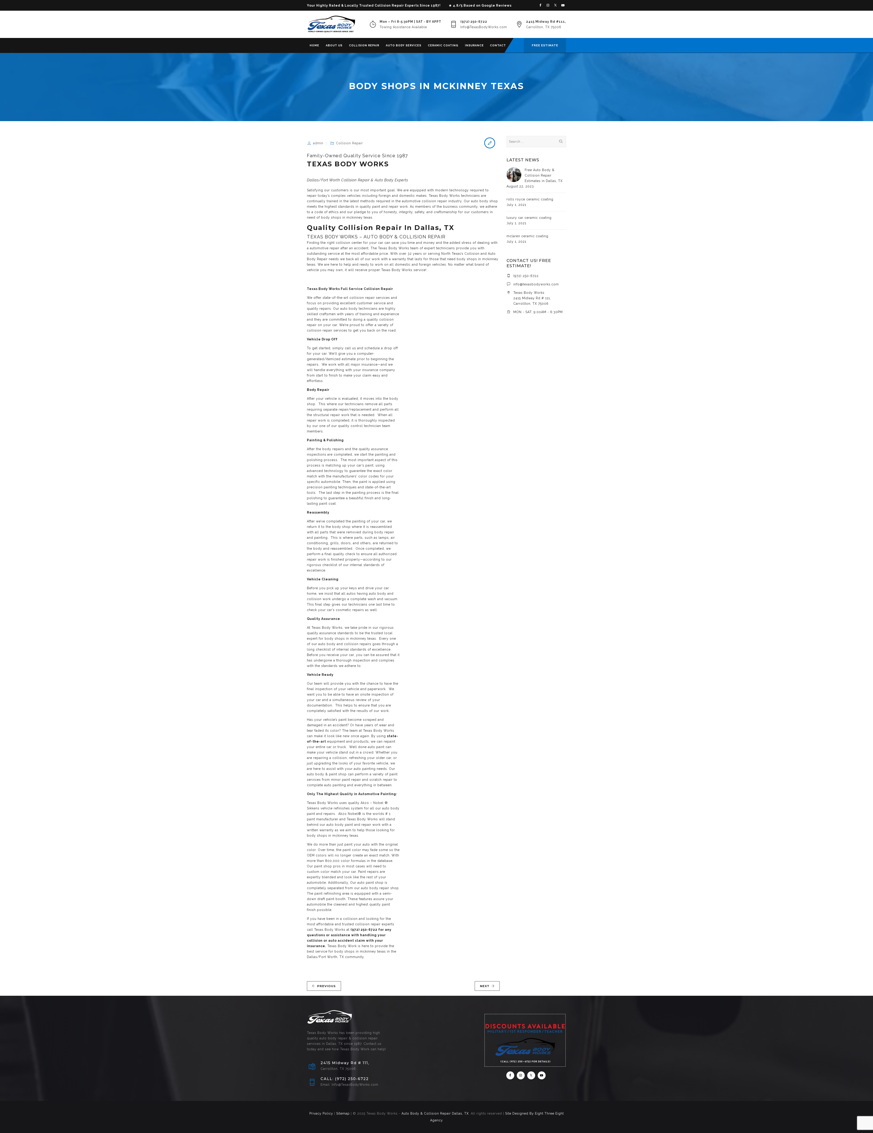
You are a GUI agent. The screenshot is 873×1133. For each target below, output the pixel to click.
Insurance (474, 45)
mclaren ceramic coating (527, 236)
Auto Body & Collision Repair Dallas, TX (435, 1113)
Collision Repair (364, 45)
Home (314, 45)
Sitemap (343, 1113)
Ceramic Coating (443, 45)
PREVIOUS (326, 986)
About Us (334, 45)
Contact (498, 45)
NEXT (484, 986)
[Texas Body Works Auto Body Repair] (331, 24)
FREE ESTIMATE (545, 45)
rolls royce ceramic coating (530, 199)
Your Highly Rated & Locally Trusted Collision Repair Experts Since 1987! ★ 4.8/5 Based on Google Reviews (409, 5)
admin (318, 143)
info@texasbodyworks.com (536, 284)
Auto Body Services (403, 45)
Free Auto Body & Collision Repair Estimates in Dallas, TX (544, 175)
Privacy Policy (321, 1113)
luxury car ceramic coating (529, 218)
